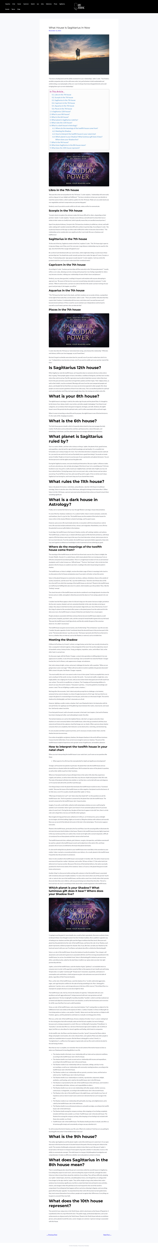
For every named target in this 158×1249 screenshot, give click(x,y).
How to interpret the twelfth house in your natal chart (75, 134)
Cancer (19, 4)
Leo (38, 4)
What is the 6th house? (60, 117)
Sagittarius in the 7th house (65, 100)
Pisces (55, 4)
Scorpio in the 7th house (64, 97)
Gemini (33, 4)
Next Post (107, 1235)
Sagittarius (62, 4)
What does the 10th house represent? (65, 148)
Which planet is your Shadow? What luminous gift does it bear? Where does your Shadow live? (78, 138)
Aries (13, 4)
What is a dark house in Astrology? (64, 125)
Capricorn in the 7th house (65, 103)
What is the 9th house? (60, 142)
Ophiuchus (49, 4)
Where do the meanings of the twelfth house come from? (76, 128)
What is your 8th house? (60, 114)
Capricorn (26, 4)
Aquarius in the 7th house (64, 106)
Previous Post (52, 1235)
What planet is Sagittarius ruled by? (64, 120)
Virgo (18, 9)
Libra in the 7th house (63, 95)
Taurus (13, 9)
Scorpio (7, 9)
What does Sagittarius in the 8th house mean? (68, 145)
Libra (42, 4)
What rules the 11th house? (61, 123)
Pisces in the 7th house (63, 109)
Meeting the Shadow (63, 131)
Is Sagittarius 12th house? (61, 111)
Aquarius (7, 4)
